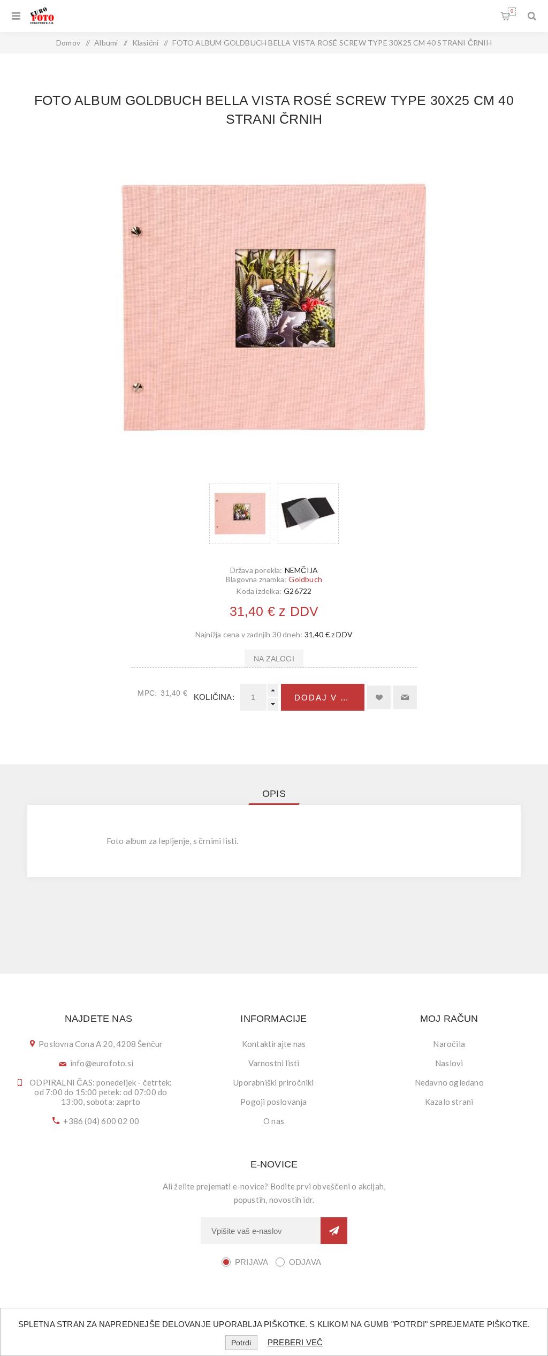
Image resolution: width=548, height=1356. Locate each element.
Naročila (449, 1044)
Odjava (305, 1262)
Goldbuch (305, 579)
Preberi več (295, 1342)
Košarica (512, 11)
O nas (273, 1121)
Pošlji (334, 1230)
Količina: (214, 697)
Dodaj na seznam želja (379, 697)
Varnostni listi (274, 1063)
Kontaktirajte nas (274, 1044)
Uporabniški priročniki (273, 1082)
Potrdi (241, 1342)
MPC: (147, 693)
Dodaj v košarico (329, 697)
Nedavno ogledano (449, 1082)
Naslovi (449, 1063)
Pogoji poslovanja (273, 1101)
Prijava (251, 1262)
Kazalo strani (449, 1101)
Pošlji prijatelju (405, 697)
